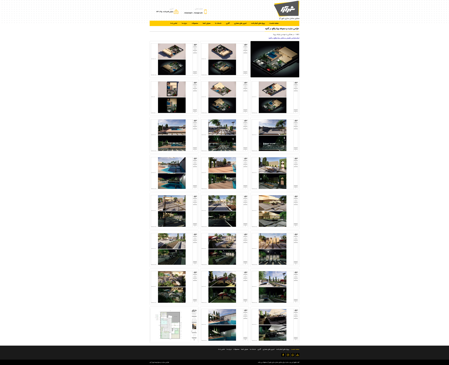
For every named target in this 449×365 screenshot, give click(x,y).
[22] (224, 343)
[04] (224, 115)
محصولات (195, 23)
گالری (228, 23)
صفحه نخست (274, 23)
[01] (224, 77)
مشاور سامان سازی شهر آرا (289, 18)
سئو (159, 362)
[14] (174, 229)
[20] (174, 305)
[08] (174, 153)
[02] (174, 77)
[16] (224, 267)
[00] (275, 77)
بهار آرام (152, 362)
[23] (174, 343)
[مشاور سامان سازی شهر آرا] (286, 9)
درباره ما (184, 23)
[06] (275, 153)
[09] (275, 191)
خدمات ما (218, 23)
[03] (275, 115)
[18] (275, 305)
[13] (224, 229)
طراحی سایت (165, 362)
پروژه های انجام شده (258, 23)
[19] (224, 305)
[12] (275, 229)
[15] (275, 267)
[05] (174, 115)
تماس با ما (173, 23)
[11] (174, 191)
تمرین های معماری (240, 23)
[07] (224, 153)
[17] (174, 267)
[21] (275, 343)
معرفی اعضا (206, 23)
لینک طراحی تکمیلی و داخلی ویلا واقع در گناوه (284, 38)
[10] (224, 191)
